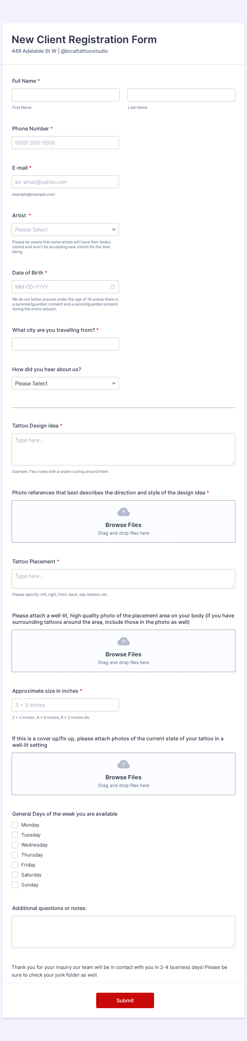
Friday (28, 865)
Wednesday (34, 845)
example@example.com (33, 194)
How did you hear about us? (46, 369)
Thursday (32, 855)
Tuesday (31, 835)
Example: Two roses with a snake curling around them (60, 471)
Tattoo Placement (35, 561)
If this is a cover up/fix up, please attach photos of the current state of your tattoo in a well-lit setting (118, 741)
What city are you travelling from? (55, 330)
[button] (112, 286)
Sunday (29, 885)
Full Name (26, 81)
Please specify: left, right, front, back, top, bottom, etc (59, 594)
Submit (125, 1000)
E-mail (22, 167)
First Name (22, 107)
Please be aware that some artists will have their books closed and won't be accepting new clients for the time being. (61, 246)
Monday (30, 825)
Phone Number (32, 128)
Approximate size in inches (47, 691)
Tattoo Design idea (37, 425)
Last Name (137, 107)
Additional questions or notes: (49, 908)
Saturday (31, 875)
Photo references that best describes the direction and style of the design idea (110, 492)
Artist (21, 215)
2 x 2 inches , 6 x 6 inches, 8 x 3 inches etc (51, 717)
